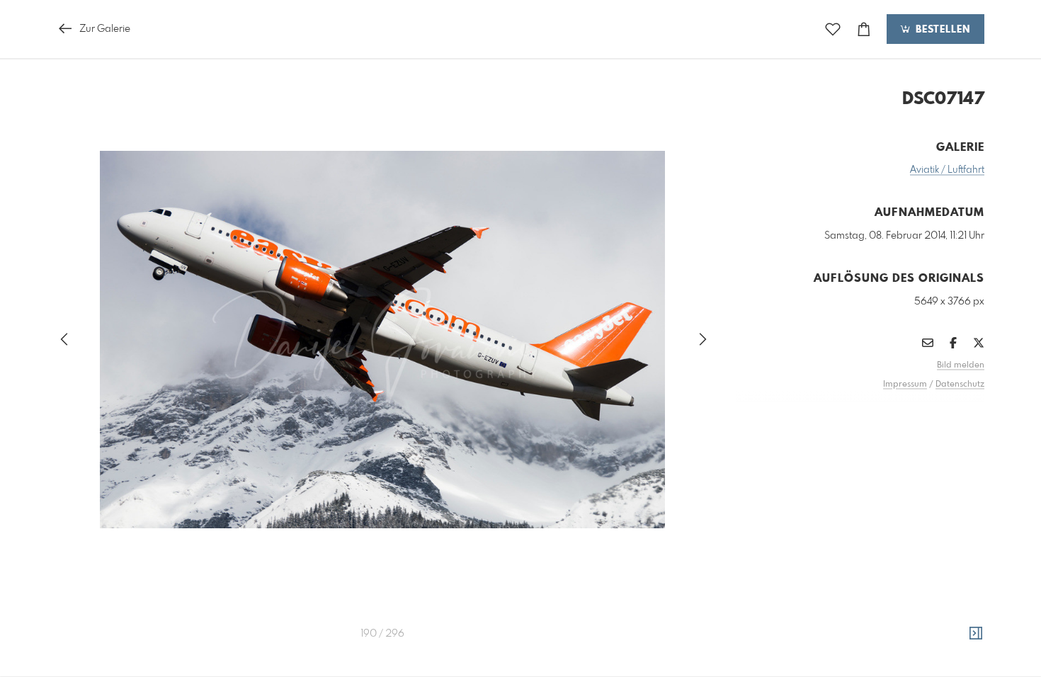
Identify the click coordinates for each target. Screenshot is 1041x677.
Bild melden (960, 365)
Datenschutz (959, 384)
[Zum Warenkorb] (863, 29)
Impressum (905, 384)
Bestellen (941, 30)
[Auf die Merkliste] (832, 29)
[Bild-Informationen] (975, 634)
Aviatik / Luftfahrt (947, 170)
